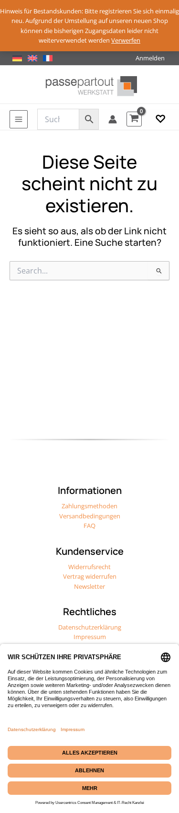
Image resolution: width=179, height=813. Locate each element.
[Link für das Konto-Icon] (112, 119)
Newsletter (89, 586)
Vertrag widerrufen (89, 576)
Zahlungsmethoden (89, 506)
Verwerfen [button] (125, 40)
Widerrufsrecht (89, 566)
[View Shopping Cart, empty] (134, 119)
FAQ (89, 525)
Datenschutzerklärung (89, 627)
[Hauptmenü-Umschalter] (19, 119)
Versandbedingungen (89, 516)
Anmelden (150, 58)
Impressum (90, 636)
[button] (160, 119)
